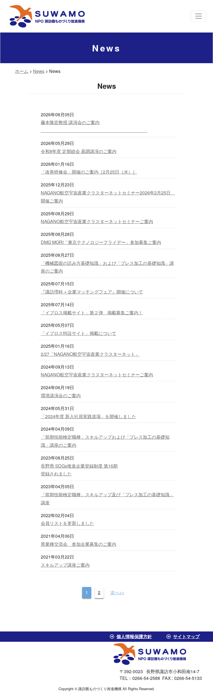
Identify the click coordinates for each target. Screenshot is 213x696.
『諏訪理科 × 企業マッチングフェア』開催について (92, 291)
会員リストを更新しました (67, 523)
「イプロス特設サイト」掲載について (78, 333)
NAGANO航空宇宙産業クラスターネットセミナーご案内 (97, 221)
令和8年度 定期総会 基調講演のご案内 (78, 151)
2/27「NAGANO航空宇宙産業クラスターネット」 (90, 354)
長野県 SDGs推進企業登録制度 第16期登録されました (79, 470)
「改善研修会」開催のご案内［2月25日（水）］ (89, 172)
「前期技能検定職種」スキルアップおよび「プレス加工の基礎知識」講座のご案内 (105, 441)
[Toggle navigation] (198, 16)
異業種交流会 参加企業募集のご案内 (78, 544)
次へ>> (117, 592)
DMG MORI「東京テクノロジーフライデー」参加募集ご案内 (101, 242)
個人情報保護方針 (134, 636)
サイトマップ (186, 636)
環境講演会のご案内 (61, 395)
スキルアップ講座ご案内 (65, 565)
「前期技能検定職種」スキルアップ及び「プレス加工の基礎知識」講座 (107, 498)
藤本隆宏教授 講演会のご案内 (94, 126)
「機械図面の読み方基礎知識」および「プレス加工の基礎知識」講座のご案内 (107, 267)
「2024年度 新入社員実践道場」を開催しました (88, 416)
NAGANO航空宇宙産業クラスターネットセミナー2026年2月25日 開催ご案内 (107, 196)
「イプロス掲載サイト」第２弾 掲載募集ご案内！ (92, 312)
